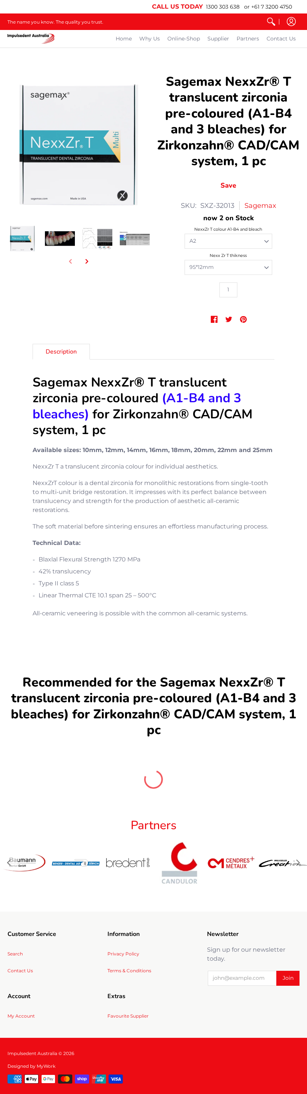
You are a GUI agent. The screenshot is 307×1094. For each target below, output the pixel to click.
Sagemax (260, 205)
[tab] (61, 352)
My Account (21, 1016)
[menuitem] (271, 21)
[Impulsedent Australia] (30, 39)
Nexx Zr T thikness (228, 255)
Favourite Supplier (128, 1016)
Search (15, 954)
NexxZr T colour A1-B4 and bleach (228, 229)
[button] (291, 21)
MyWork (46, 1066)
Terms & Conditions (129, 970)
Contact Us (20, 970)
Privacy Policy (123, 954)
